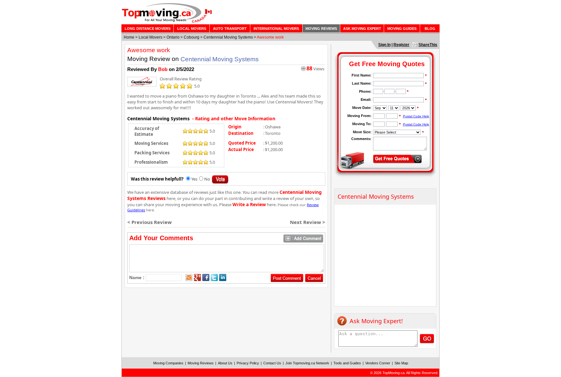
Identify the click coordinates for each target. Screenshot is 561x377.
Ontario (173, 37)
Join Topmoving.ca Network (307, 363)
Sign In (384, 44)
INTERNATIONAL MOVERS (276, 28)
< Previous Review (149, 222)
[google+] (197, 277)
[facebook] (205, 277)
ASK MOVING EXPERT (362, 28)
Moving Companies (168, 363)
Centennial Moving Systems (228, 37)
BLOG (430, 28)
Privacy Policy (248, 363)
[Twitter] (214, 277)
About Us (225, 363)
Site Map (401, 363)
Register (401, 44)
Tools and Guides (347, 363)
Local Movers (150, 37)
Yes (194, 179)
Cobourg (191, 37)
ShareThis (427, 44)
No (207, 179)
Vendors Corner (377, 363)
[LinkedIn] (222, 277)
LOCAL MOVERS (191, 28)
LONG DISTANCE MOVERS (147, 28)
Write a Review (249, 204)
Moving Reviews (201, 363)
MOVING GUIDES (402, 28)
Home (129, 37)
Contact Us (272, 363)
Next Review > (307, 222)
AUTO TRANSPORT (230, 28)
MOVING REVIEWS (321, 28)
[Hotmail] (189, 277)
